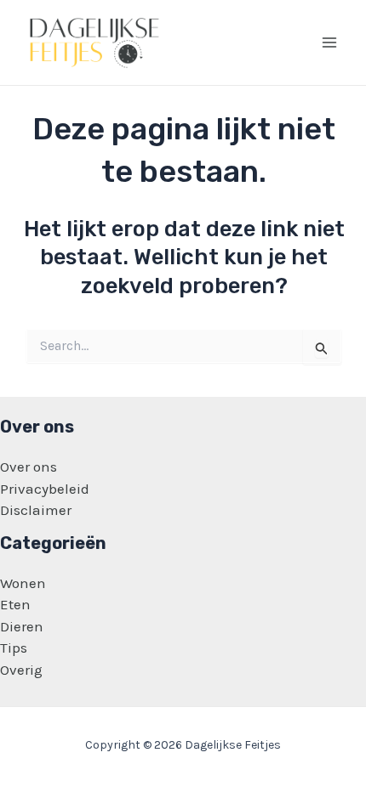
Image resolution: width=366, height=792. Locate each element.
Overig (21, 669)
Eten (15, 604)
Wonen (23, 582)
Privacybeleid (44, 488)
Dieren (21, 626)
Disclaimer (35, 509)
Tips (13, 647)
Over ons (28, 466)
